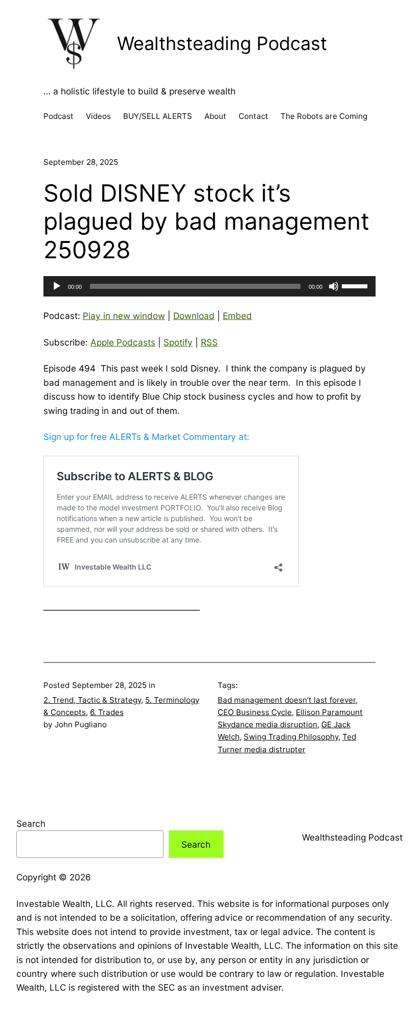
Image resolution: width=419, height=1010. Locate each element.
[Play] (57, 286)
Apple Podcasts (122, 342)
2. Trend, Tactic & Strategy (92, 700)
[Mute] (334, 286)
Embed (237, 315)
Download (194, 315)
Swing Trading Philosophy (291, 737)
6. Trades (107, 712)
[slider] (356, 285)
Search (30, 823)
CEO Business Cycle (255, 712)
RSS (209, 342)
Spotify (178, 342)
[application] (209, 286)
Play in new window (124, 315)
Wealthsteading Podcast (222, 43)
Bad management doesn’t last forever (287, 700)
